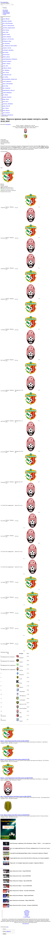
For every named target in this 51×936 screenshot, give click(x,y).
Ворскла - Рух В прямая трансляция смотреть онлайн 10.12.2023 (14, 759)
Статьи (4, 14)
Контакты (27, 913)
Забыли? (8, 931)
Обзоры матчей (6, 13)
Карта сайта (26, 912)
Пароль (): (7, 931)
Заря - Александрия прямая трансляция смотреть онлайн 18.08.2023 (15, 796)
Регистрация (3, 2)
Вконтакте (27, 914)
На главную (5, 9)
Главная (26, 910)
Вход (7, 2)
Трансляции (5, 11)
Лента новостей (6, 12)
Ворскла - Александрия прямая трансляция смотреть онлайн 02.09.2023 (16, 777)
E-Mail (26, 915)
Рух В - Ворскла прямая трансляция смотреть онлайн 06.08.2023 (14, 814)
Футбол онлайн (26, 917)
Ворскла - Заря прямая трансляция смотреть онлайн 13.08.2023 (14, 740)
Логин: (4, 928)
